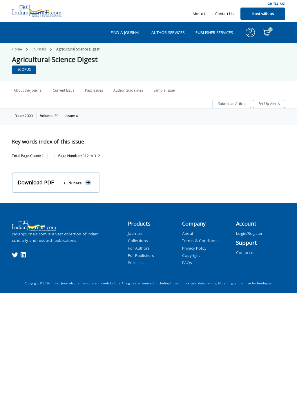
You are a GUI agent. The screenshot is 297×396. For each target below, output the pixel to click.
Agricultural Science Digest (77, 49)
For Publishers (141, 255)
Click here (73, 182)
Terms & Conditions (200, 240)
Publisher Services (214, 32)
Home (17, 49)
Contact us (246, 252)
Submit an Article (232, 103)
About (187, 233)
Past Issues (94, 90)
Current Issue (64, 90)
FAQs (187, 262)
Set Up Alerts (269, 103)
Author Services (168, 32)
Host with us (263, 13)
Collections (138, 240)
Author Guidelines (128, 90)
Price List (136, 262)
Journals (39, 49)
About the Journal (28, 90)
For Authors (139, 247)
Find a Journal (125, 32)
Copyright (191, 255)
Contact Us (224, 13)
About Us (201, 13)
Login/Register (249, 233)
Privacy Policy (194, 247)
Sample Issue (164, 90)
